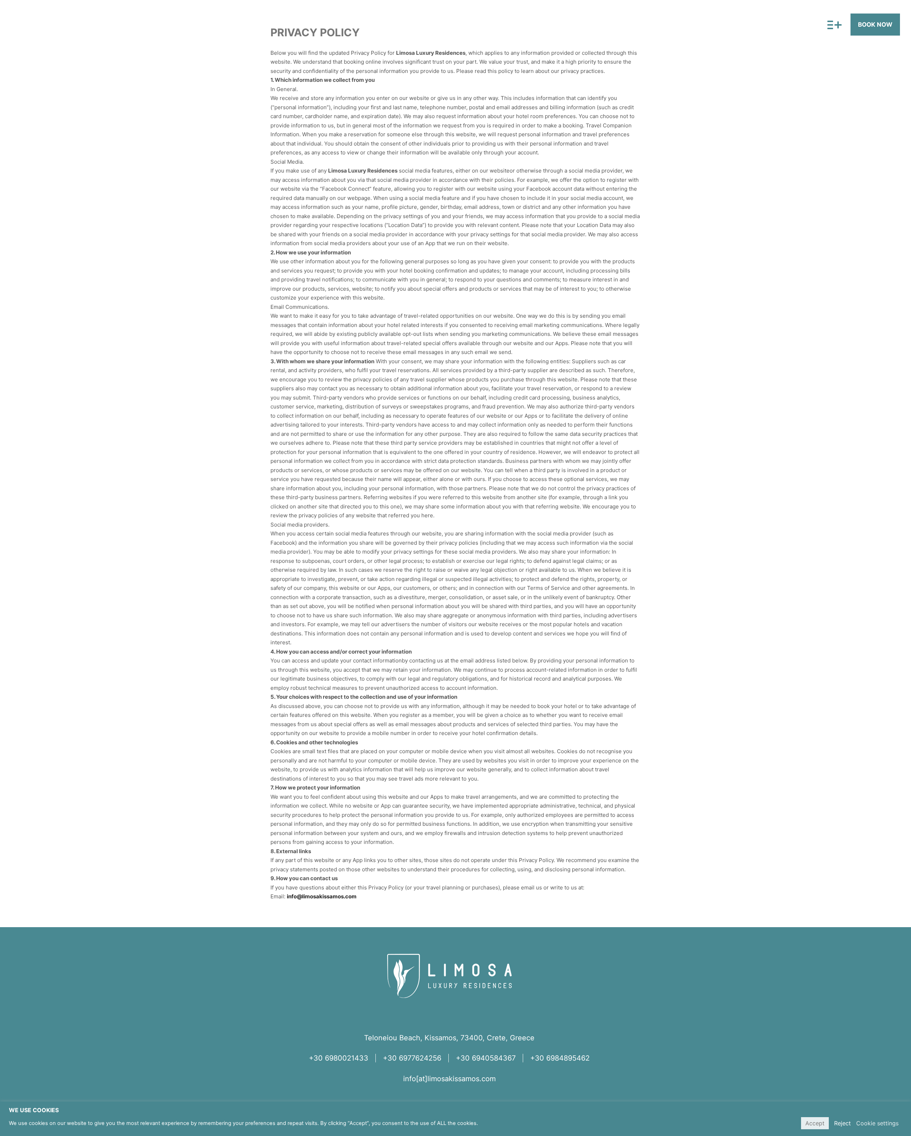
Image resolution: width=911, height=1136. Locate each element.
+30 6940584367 (486, 1058)
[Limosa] (59, 25)
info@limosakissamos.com (322, 896)
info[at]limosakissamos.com (449, 1078)
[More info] (832, 25)
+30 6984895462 (560, 1058)
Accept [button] (815, 1123)
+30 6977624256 (412, 1058)
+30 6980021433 (338, 1058)
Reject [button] (842, 1123)
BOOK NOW (875, 24)
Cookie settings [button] (877, 1123)
